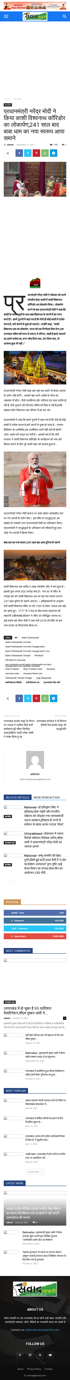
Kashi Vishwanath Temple (17, 655)
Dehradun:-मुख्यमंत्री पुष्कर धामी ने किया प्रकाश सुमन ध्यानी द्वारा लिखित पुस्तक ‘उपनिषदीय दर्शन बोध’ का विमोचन (42, 1236)
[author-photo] (35, 768)
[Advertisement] (35, 58)
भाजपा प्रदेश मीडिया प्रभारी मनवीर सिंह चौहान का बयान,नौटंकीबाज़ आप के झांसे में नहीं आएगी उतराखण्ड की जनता (33, 1213)
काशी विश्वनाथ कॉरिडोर (13, 682)
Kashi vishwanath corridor (18, 642)
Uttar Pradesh (12, 668)
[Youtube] (50, 1355)
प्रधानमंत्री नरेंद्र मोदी (51, 682)
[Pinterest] (36, 153)
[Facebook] (19, 153)
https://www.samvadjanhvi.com (35, 779)
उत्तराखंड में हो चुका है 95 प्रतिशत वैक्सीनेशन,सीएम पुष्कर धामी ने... (27, 1010)
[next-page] (12, 882)
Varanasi (50, 668)
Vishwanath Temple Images (18, 677)
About (20, 1368)
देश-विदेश (17, 98)
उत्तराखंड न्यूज (10, 842)
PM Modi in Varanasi (15, 659)
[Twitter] (28, 153)
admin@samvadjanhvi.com (42, 1330)
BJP (16, 637)
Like (61, 912)
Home (7, 98)
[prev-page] (6, 882)
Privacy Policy (34, 1368)
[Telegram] (53, 153)
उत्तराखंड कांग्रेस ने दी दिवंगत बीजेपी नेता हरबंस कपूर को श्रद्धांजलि (51, 725)
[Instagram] (30, 1355)
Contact (49, 1368)
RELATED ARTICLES (17, 797)
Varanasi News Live (32, 673)
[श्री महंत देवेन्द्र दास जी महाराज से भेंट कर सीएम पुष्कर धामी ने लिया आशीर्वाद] (13, 1039)
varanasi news (12, 673)
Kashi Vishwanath (30, 637)
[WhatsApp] (45, 153)
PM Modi (39, 655)
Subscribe (58, 936)
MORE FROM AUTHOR (47, 797)
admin (10, 144)
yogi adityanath (43, 677)
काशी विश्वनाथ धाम (32, 682)
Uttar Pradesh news (32, 668)
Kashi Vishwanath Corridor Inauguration (25, 646)
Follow (59, 920)
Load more (33, 1171)
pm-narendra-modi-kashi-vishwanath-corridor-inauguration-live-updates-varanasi (28, 664)
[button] (6, 16)
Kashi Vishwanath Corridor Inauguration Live (27, 651)
